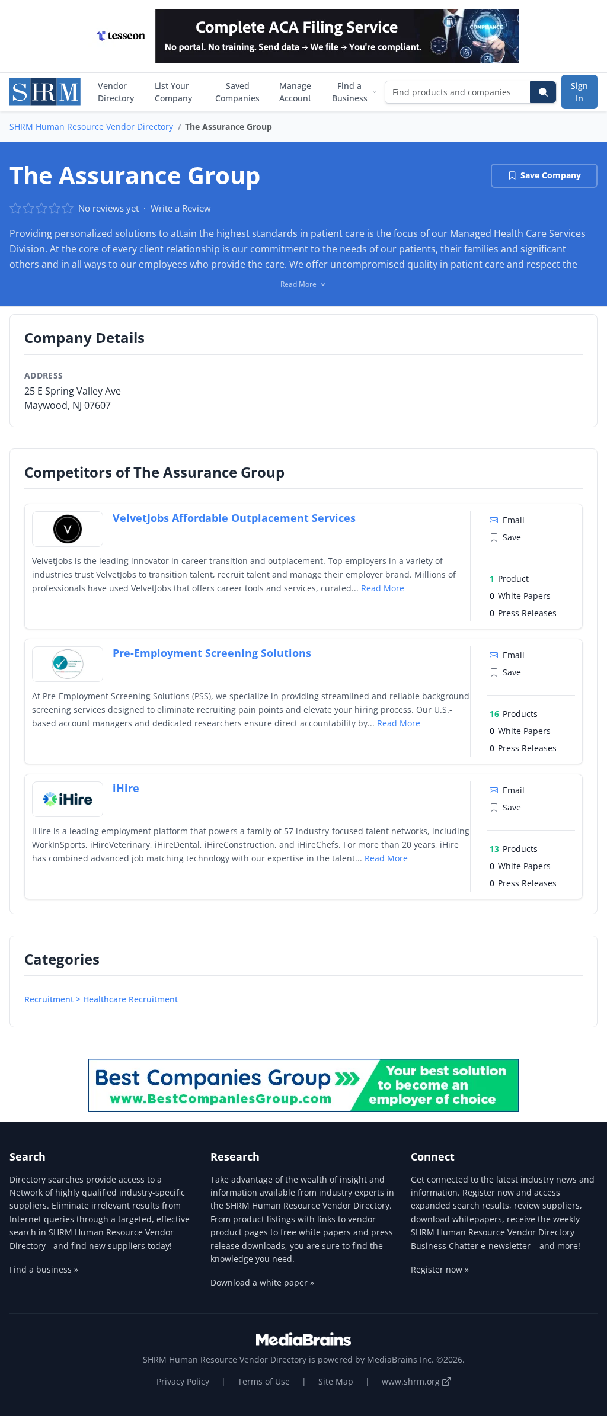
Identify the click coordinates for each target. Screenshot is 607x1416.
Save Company (550, 175)
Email (514, 520)
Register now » (440, 1269)
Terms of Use (264, 1381)
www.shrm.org (412, 1381)
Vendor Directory (116, 92)
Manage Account (295, 92)
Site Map (335, 1381)
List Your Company (173, 92)
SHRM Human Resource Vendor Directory (91, 126)
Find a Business (350, 92)
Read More (382, 588)
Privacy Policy (182, 1381)
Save (512, 537)
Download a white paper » (262, 1282)
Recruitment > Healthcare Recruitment (101, 999)
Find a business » (43, 1269)
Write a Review (181, 208)
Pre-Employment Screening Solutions (212, 653)
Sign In (579, 92)
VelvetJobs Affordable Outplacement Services (234, 518)
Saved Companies (237, 92)
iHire (126, 788)
